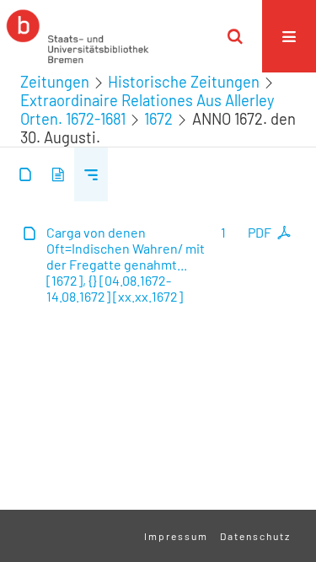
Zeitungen (54, 81)
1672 (158, 119)
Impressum (176, 536)
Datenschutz (255, 536)
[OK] (235, 36)
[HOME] (77, 36)
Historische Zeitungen (184, 81)
